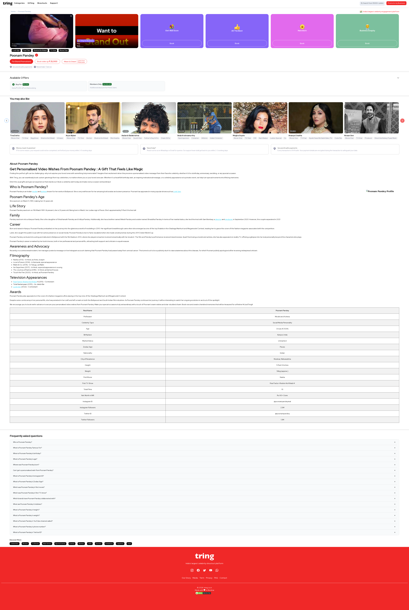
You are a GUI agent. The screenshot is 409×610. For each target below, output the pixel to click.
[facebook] (198, 570)
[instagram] (192, 570)
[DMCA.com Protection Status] (203, 593)
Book (172, 43)
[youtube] (211, 570)
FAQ (216, 578)
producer (228, 219)
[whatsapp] (217, 570)
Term (201, 578)
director (218, 219)
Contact (223, 578)
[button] (402, 120)
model (34, 191)
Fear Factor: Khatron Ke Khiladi (25, 282)
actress (44, 191)
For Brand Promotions (21, 61)
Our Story (186, 578)
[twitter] (204, 570)
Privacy (209, 578)
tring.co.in (208, 587)
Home (13, 11)
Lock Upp (177, 191)
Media (195, 578)
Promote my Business (396, 3)
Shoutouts (42, 3)
